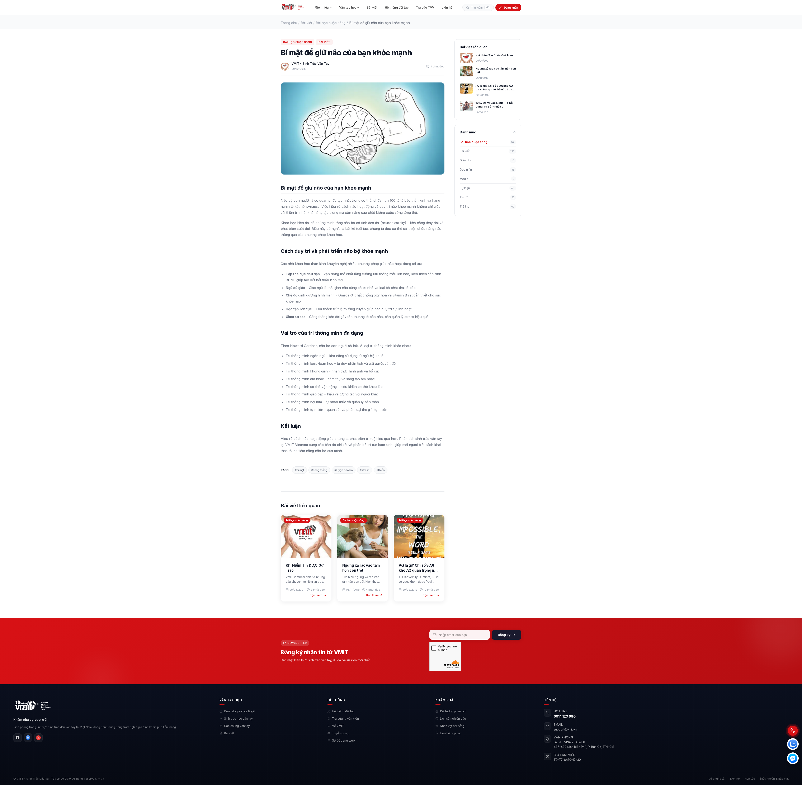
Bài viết (372, 7)
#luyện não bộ (343, 470)
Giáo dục (487, 160)
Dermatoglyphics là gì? (239, 711)
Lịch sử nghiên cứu (453, 718)
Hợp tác (750, 778)
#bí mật (299, 470)
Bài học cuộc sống (330, 23)
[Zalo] (28, 737)
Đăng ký (504, 635)
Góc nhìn (487, 169)
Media (487, 178)
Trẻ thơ (487, 206)
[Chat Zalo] (793, 744)
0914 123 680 (565, 716)
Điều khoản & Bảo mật (774, 778)
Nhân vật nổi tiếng (452, 726)
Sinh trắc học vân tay (238, 718)
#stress (364, 470)
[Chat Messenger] (793, 758)
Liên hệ (447, 7)
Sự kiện (487, 188)
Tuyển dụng (340, 733)
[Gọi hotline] (38, 737)
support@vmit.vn (565, 729)
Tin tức (487, 197)
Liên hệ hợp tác (450, 733)
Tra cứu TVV (425, 7)
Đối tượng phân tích (453, 711)
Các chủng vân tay (237, 726)
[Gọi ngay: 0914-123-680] (793, 731)
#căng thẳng (319, 470)
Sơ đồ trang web (343, 740)
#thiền (381, 470)
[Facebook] (17, 737)
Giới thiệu (322, 7)
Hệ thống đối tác (397, 7)
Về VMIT (338, 726)
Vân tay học (347, 7)
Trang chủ (289, 23)
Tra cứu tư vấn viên (345, 718)
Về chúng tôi (716, 778)
